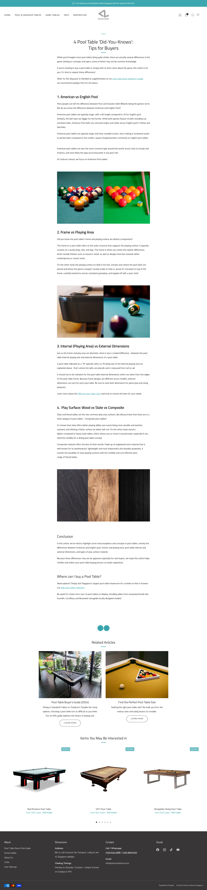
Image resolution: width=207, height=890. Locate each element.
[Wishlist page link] (200, 14)
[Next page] (197, 776)
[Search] (192, 15)
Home (7, 15)
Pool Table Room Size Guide (17, 848)
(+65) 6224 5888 (113, 853)
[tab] (96, 822)
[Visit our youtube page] (178, 849)
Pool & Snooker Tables (28, 15)
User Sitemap (10, 867)
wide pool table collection (72, 588)
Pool (103, 34)
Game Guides (10, 853)
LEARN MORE (70, 723)
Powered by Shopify (166, 885)
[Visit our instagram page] (164, 849)
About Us (8, 858)
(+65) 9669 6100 (129, 853)
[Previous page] (9, 776)
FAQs (6, 862)
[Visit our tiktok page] (171, 849)
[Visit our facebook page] (157, 849)
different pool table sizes (89, 394)
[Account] (180, 15)
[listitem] (103, 3)
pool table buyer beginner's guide (127, 79)
